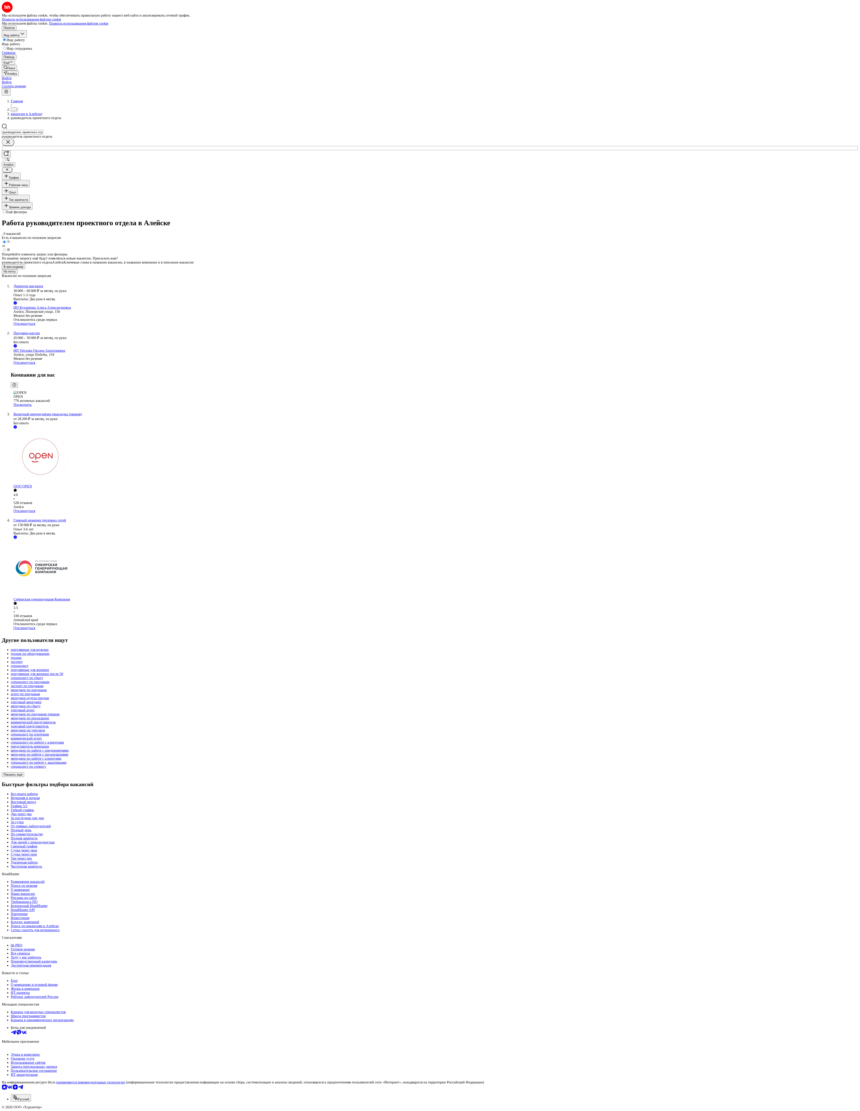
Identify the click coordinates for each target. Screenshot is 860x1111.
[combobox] (22, 132)
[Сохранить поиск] (6, 154)
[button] (7, 78)
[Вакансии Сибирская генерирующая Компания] (434, 568)
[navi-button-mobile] (6, 92)
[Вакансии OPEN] (434, 457)
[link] (9, 68)
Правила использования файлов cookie (78, 23)
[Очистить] (8, 142)
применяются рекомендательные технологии (90, 1082)
